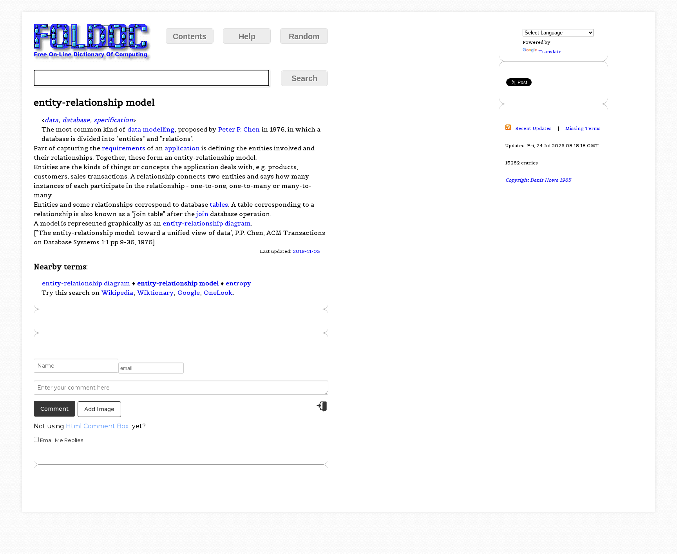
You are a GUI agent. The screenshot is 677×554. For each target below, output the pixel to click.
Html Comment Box (97, 426)
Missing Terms (583, 128)
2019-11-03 (306, 251)
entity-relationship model (178, 283)
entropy (238, 283)
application (182, 148)
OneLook (218, 292)
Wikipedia (117, 292)
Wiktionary (155, 292)
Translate (549, 51)
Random (304, 36)
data (51, 120)
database (76, 120)
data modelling (150, 129)
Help (247, 36)
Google (188, 292)
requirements (123, 148)
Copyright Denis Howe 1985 (538, 180)
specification (113, 120)
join (202, 214)
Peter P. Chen (239, 129)
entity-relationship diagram (207, 223)
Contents (189, 36)
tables (219, 204)
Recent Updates (533, 128)
